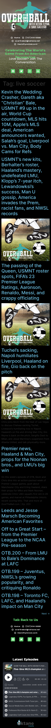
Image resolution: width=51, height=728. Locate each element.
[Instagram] (30, 71)
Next (46, 613)
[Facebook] (13, 71)
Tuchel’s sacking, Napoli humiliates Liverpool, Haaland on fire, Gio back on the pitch (24, 361)
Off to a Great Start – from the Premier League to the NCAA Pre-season (23, 537)
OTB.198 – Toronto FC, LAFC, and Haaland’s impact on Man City (25, 601)
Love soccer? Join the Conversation (25, 60)
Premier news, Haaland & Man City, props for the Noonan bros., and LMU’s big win (24, 459)
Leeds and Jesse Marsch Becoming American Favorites (22, 516)
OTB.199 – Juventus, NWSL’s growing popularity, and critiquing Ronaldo (23, 579)
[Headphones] (38, 71)
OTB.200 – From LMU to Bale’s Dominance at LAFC (24, 558)
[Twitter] (21, 71)
